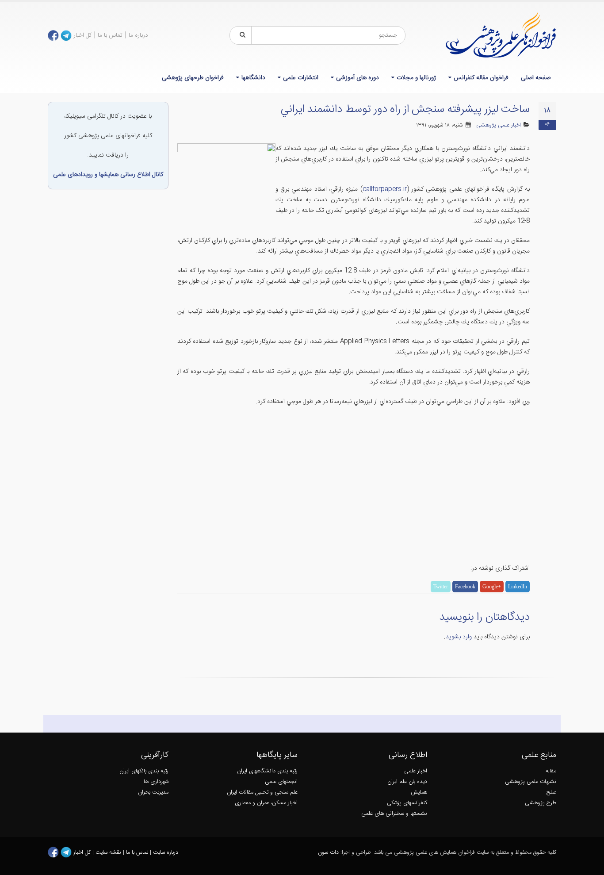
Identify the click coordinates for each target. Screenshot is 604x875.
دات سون (328, 852)
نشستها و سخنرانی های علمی (394, 813)
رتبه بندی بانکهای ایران (143, 771)
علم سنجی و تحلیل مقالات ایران (262, 792)
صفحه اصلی (535, 78)
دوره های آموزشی (357, 78)
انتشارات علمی (300, 78)
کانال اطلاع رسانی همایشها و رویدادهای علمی (108, 174)
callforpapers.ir (385, 189)
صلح (551, 792)
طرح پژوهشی (540, 803)
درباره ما (138, 35)
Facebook (465, 586)
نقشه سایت (109, 852)
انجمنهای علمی (281, 782)
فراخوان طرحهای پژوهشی (193, 78)
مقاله (551, 771)
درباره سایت (165, 852)
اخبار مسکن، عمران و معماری (266, 803)
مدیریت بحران (153, 792)
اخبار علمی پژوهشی (498, 125)
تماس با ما (110, 35)
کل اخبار (82, 35)
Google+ (491, 586)
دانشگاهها (253, 78)
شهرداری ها (156, 782)
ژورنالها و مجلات (416, 78)
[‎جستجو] (241, 35)
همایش (419, 792)
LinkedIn (517, 586)
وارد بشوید (459, 637)
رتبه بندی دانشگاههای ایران (267, 771)
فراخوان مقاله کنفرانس (481, 78)
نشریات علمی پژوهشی (530, 782)
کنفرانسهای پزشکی (407, 803)
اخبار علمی (415, 771)
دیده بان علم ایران (407, 782)
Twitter (440, 586)
